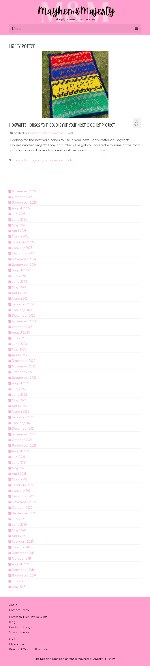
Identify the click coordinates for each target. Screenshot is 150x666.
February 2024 (23, 304)
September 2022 (24, 377)
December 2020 (23, 496)
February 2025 (23, 242)
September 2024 (24, 264)
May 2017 (18, 587)
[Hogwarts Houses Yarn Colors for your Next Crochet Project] (75, 84)
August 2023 (21, 332)
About (13, 605)
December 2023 (23, 315)
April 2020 (19, 536)
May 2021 (18, 468)
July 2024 (19, 276)
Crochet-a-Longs (20, 627)
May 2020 (19, 530)
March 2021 (20, 479)
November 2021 (23, 434)
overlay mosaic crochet (59, 160)
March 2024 (21, 298)
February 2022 (23, 417)
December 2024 (24, 253)
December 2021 (23, 428)
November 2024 (24, 259)
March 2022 (20, 411)
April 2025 (19, 231)
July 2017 (18, 581)
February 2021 (22, 485)
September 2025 (24, 202)
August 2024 (21, 270)
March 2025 (20, 236)
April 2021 (19, 474)
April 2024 (19, 293)
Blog (12, 622)
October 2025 (22, 197)
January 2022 (22, 423)
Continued (99, 150)
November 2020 (24, 502)
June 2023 (19, 344)
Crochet (33, 133)
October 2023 (22, 327)
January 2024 (22, 310)
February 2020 (23, 541)
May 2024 (19, 287)
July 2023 (19, 338)
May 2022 (19, 400)
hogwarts (36, 160)
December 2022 (23, 361)
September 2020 (24, 513)
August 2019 (20, 564)
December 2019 (23, 553)
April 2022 (19, 406)
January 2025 (22, 248)
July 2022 (18, 389)
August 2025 (21, 208)
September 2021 (24, 445)
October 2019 (22, 558)
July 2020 (18, 519)
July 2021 (18, 457)
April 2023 (19, 355)
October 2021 (22, 440)
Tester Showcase (52, 133)
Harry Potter (20, 160)
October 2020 (22, 507)
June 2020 (19, 524)
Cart (12, 639)
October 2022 (22, 372)
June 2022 (19, 394)
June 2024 (19, 281)
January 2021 (22, 490)
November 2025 (24, 191)
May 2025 (19, 225)
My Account (17, 644)
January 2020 (22, 547)
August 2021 (20, 451)
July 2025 (19, 214)
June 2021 (19, 462)
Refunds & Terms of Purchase (28, 649)
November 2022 (24, 366)
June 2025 (19, 219)
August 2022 (21, 383)
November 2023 (24, 321)
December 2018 (23, 570)
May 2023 (19, 349)
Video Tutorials (19, 632)
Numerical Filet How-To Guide (28, 617)
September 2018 (24, 575)
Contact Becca (19, 610)
